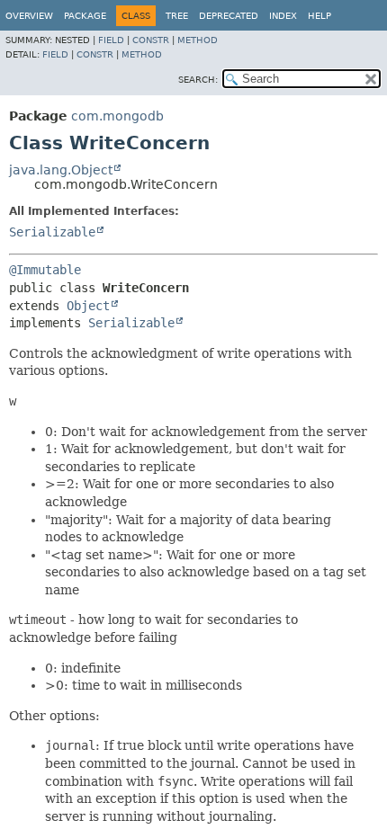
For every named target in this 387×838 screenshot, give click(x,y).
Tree (177, 16)
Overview (29, 16)
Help (319, 16)
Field (111, 40)
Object (88, 306)
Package (85, 16)
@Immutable (45, 270)
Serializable (52, 232)
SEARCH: (198, 80)
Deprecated (228, 16)
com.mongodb (117, 116)
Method (197, 40)
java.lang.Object (60, 170)
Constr (150, 40)
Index (283, 16)
